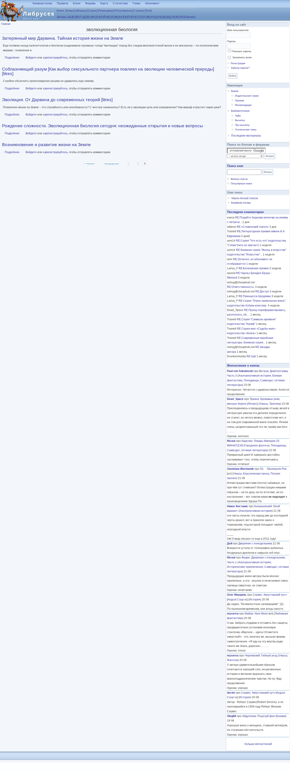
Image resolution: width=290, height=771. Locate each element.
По (263, 468)
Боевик (280, 716)
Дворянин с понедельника (255, 543)
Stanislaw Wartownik (240, 468)
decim (231, 692)
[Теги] (148, 10)
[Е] (88, 17)
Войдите (31, 57)
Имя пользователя (238, 30)
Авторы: (62, 17)
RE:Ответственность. (240, 287)
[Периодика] (105, 10)
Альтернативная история (254, 375)
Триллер (274, 403)
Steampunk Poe (277, 468)
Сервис (257, 594)
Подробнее (12, 57)
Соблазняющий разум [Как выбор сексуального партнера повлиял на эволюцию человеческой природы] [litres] (108, 71)
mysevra (233, 613)
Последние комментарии (245, 212)
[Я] (182, 17)
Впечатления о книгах (243, 365)
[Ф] (148, 17)
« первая (89, 163)
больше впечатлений (258, 744)
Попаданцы (251, 380)
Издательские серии (247, 95)
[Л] (112, 17)
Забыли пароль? (240, 67)
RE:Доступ (262, 291)
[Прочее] (189, 17)
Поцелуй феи (266, 716)
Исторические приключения (245, 566)
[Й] (104, 17)
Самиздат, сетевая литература (247, 450)
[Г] (80, 17)
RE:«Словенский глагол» (253, 226)
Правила (62, 3)
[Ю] (177, 17)
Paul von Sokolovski (240, 371)
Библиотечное (240, 111)
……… (231, 431)
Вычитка (240, 120)
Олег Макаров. (236, 594)
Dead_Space (235, 399)
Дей (229, 543)
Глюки (136, 3)
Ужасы (263, 403)
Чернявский (252, 655)
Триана (254, 399)
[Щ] (169, 17)
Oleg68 (231, 716)
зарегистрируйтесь (55, 57)
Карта (104, 3)
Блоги (76, 3)
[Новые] (70, 10)
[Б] (73, 17)
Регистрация (238, 63)
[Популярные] (123, 10)
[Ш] (164, 17)
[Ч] (160, 17)
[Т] (140, 17)
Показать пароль (241, 51)
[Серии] (92, 10)
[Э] (173, 17)
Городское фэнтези (257, 445)
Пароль (231, 41)
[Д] (84, 17)
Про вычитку (242, 125)
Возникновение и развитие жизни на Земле (46, 144)
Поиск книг (235, 166)
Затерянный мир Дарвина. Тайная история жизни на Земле (62, 38)
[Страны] (138, 10)
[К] (108, 17)
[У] (144, 17)
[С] (136, 17)
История (254, 599)
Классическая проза (256, 473)
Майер (249, 613)
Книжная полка (42, 3)
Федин (246, 557)
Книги (234, 91)
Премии (239, 100)
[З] (96, 17)
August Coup (236, 599)
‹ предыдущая (111, 163)
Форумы (90, 3)
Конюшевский (263, 506)
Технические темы (245, 129)
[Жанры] (81, 10)
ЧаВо (238, 115)
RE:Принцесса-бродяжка (255, 296)
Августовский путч (275, 594)
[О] (124, 17)
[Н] (120, 17)
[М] (116, 17)
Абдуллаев (249, 716)
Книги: (61, 10)
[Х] (152, 17)
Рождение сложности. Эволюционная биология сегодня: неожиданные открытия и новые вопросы (102, 125)
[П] (128, 17)
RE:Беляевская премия (254, 268)
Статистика (120, 3)
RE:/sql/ (251, 356)
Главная (5, 23)
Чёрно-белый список (244, 198)
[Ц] (156, 17)
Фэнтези (232, 660)
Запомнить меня (241, 57)
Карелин (247, 441)
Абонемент (152, 3)
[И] (100, 17)
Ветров (263, 371)
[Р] (132, 17)
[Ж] (92, 17)
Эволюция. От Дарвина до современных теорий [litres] (57, 99)
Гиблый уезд (269, 655)
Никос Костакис (237, 506)
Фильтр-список (239, 179)
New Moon (261, 613)
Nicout (231, 441)
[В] (77, 17)
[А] (69, 17)
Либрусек (39, 13)
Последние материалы (246, 135)
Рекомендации (243, 105)
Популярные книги (241, 183)
